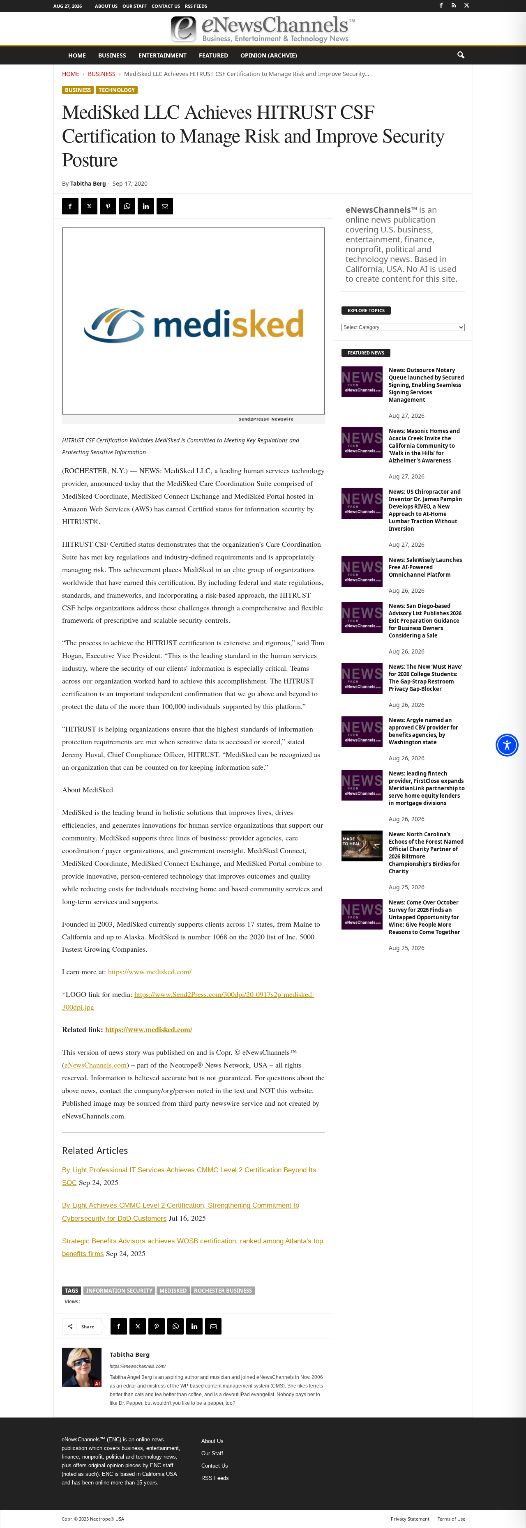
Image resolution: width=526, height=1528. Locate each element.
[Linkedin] (146, 206)
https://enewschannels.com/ (138, 1366)
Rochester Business (223, 1290)
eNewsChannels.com (96, 1065)
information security (119, 1290)
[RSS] (454, 6)
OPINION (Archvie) (268, 55)
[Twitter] (467, 6)
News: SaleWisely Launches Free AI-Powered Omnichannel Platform (425, 567)
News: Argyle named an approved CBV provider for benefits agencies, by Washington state (423, 731)
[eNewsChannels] (263, 28)
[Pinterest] (108, 206)
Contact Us (166, 6)
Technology (117, 90)
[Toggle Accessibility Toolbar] (507, 745)
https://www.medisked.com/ (149, 971)
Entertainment (162, 55)
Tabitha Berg (88, 183)
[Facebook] (441, 6)
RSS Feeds (196, 6)
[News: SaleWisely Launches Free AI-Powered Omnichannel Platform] (362, 571)
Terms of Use (451, 1519)
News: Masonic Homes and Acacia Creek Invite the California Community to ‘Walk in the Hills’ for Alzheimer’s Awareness (424, 445)
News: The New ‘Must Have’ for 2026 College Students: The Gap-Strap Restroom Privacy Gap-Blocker (425, 678)
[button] (461, 55)
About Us (106, 6)
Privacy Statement (410, 1519)
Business (112, 55)
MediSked (173, 1290)
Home (77, 55)
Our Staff (134, 6)
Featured (213, 55)
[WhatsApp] (127, 206)
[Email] (165, 206)
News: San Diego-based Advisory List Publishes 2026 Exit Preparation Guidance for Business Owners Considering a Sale (425, 620)
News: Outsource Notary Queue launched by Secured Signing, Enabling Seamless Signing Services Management (426, 384)
